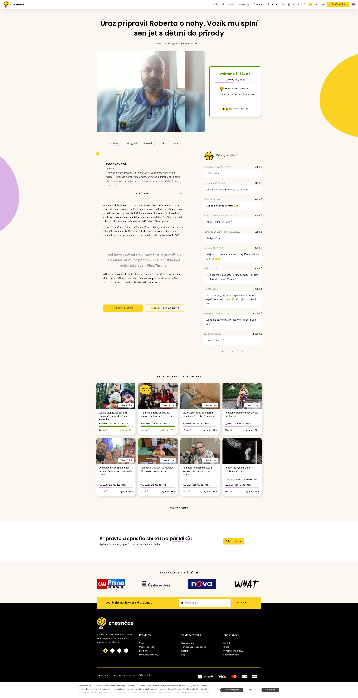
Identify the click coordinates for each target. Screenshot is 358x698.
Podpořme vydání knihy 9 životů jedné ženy (238, 469)
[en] (353, 4)
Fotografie (132, 143)
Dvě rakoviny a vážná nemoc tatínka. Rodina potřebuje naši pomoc (115, 471)
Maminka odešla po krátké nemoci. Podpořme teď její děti (157, 414)
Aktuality (149, 143)
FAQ (175, 143)
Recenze (185, 651)
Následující (242, 351)
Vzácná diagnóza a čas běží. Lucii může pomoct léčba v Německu (113, 416)
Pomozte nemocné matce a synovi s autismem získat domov (197, 471)
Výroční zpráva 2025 (233, 651)
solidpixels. (150, 675)
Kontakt (227, 643)
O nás (226, 647)
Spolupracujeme (231, 655)
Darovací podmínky (148, 655)
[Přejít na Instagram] (112, 651)
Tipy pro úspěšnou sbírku (193, 647)
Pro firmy (143, 651)
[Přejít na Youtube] (119, 651)
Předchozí (222, 351)
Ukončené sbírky (147, 647)
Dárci (164, 143)
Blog (183, 655)
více (146, 693)
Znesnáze (229, 635)
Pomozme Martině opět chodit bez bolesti (241, 414)
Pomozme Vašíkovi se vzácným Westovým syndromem (157, 469)
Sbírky (142, 643)
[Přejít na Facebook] (105, 651)
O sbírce (115, 143)
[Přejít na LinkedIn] (126, 651)
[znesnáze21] (13, 4)
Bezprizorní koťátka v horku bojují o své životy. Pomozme (198, 414)
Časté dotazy (187, 643)
